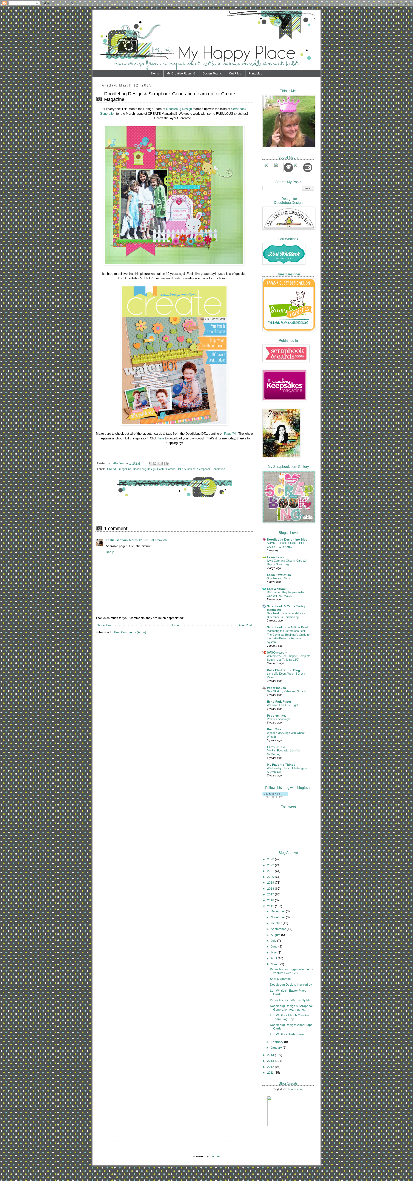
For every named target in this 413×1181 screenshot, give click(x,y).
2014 (271, 1055)
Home (155, 73)
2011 (270, 1072)
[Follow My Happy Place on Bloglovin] (275, 796)
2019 (271, 882)
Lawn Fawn (275, 557)
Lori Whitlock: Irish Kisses (287, 1034)
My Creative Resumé (180, 73)
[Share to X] (159, 463)
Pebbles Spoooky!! (279, 719)
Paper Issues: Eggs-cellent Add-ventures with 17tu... (291, 971)
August (276, 935)
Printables (255, 73)
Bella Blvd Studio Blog (283, 670)
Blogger (215, 1156)
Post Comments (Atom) (130, 632)
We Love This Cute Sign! (282, 705)
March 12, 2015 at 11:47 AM (148, 540)
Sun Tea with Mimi (278, 578)
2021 (271, 871)
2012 (271, 1066)
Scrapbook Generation (211, 469)
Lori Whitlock (277, 588)
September (279, 929)
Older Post (244, 625)
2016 (271, 900)
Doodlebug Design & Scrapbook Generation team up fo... (291, 1007)
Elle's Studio (276, 747)
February (277, 1041)
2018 (271, 888)
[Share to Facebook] (163, 463)
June (274, 946)
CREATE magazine (119, 469)
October (277, 923)
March (275, 964)
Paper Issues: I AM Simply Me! (290, 1000)
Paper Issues (276, 687)
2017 (271, 894)
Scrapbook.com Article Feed (287, 627)
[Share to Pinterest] (167, 463)
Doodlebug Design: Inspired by (291, 984)
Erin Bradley (295, 1089)
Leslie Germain (117, 540)
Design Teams (212, 73)
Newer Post (104, 625)
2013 (271, 1060)
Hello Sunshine (186, 469)
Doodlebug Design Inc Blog (287, 539)
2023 (271, 859)
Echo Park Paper (279, 701)
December (278, 911)
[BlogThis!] (155, 463)
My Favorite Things (281, 764)
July (274, 940)
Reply (110, 551)
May (274, 952)
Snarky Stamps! (280, 978)
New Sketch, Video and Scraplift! (287, 691)
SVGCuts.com (277, 652)
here (161, 438)
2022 (271, 865)
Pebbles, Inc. (276, 715)
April (274, 958)
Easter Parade (166, 469)
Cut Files (235, 73)
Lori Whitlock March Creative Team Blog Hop (289, 1017)
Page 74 (230, 433)
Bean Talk (274, 729)
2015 (271, 906)
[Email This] (151, 463)
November (278, 917)
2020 (271, 876)
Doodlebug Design (179, 109)
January (277, 1047)
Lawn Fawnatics (279, 575)
